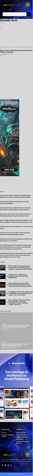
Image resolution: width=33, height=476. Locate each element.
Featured (9, 47)
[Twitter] (8, 465)
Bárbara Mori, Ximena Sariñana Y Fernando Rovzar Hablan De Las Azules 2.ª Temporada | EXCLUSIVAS (20, 267)
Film (12, 47)
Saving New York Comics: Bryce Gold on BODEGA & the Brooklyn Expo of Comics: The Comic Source (20, 293)
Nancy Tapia (5, 328)
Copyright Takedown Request (8, 435)
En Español (4, 323)
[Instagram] (11, 465)
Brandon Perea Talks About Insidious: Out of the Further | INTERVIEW (18, 276)
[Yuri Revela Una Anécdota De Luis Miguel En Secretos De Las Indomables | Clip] (16, 321)
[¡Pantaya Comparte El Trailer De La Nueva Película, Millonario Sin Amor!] (16, 340)
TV (1, 48)
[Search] (28, 14)
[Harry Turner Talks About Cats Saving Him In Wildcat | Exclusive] (16, 36)
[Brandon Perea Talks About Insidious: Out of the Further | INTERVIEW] (3, 276)
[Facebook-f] (2, 465)
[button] (16, 8)
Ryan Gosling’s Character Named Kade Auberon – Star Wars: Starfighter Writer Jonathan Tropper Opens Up (19, 302)
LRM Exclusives (22, 47)
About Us (4, 432)
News (27, 47)
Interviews (16, 47)
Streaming (30, 47)
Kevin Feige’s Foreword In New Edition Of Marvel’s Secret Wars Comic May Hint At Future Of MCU (20, 284)
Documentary (3, 47)
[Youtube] (5, 465)
